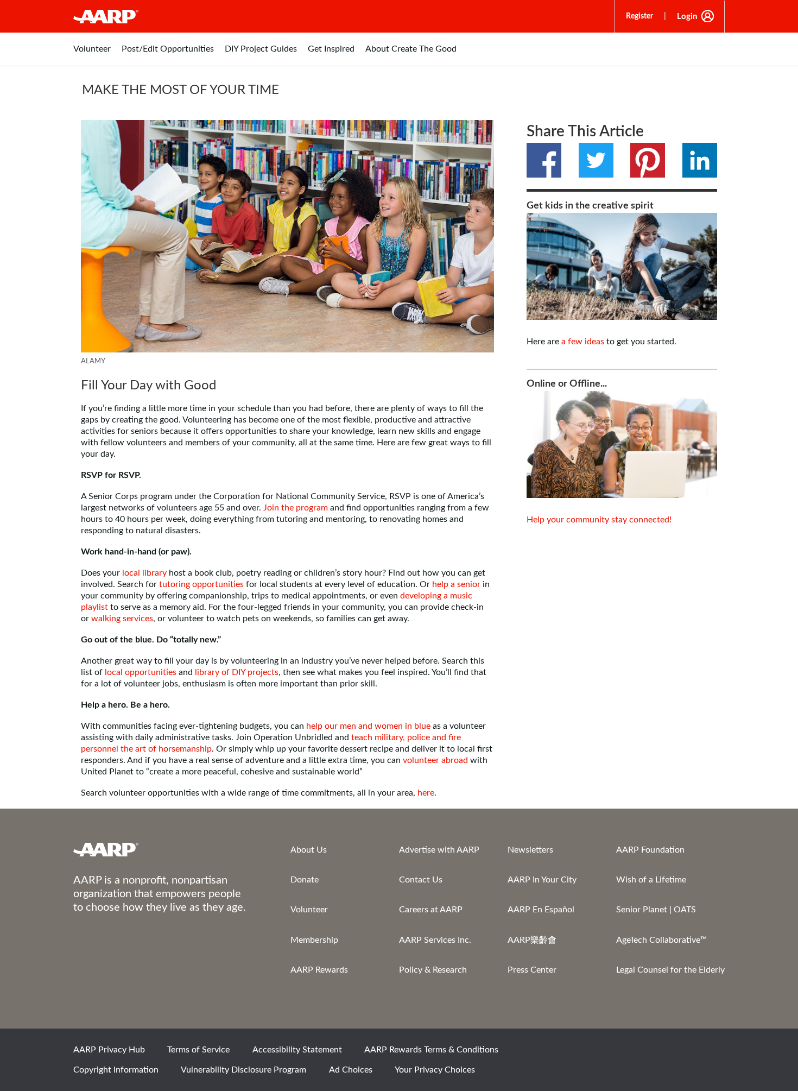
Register (639, 16)
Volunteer (309, 909)
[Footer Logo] (160, 849)
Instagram (674, 1053)
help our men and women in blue (368, 726)
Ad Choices (350, 1069)
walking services (122, 618)
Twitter (596, 160)
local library (145, 573)
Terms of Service (198, 1049)
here (425, 793)
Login (687, 16)
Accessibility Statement (297, 1049)
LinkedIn (699, 160)
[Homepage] (105, 16)
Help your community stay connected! (599, 519)
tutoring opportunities (200, 584)
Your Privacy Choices (435, 1069)
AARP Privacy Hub (109, 1049)
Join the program (295, 507)
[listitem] (92, 54)
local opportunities (139, 672)
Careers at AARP (431, 909)
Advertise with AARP (439, 850)
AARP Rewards (319, 970)
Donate (304, 879)
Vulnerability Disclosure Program (243, 1069)
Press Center (532, 970)
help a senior (456, 584)
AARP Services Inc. (435, 940)
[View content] (287, 236)
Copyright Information (116, 1069)
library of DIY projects (236, 672)
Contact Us (420, 879)
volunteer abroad (435, 760)
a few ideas (582, 341)
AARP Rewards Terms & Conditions (431, 1049)
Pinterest (647, 160)
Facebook (544, 160)
